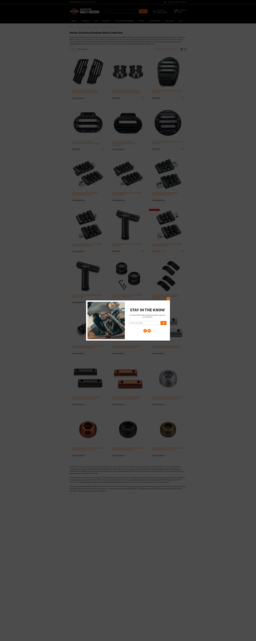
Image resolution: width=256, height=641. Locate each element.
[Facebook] (145, 331)
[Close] (168, 298)
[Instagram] (149, 331)
